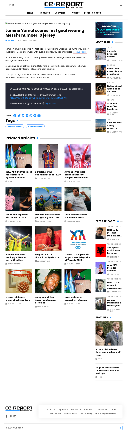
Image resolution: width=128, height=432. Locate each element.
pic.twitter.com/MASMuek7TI (52, 98)
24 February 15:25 (115, 310)
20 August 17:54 (14, 264)
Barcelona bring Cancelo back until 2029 (48, 173)
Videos (76, 12)
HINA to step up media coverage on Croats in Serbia (114, 285)
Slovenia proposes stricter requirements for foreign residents (114, 54)
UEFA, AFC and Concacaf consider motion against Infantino (19, 175)
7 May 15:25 (114, 274)
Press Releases (92, 12)
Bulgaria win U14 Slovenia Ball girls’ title (47, 256)
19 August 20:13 (73, 264)
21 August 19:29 (116, 78)
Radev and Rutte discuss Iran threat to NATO (114, 71)
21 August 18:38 (116, 95)
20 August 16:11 (43, 261)
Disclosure (76, 409)
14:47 (100, 377)
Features (45, 12)
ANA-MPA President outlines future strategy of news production (113, 268)
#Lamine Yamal (15, 126)
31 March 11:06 (115, 292)
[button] (14, 116)
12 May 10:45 (114, 257)
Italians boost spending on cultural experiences (114, 89)
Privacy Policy (70, 413)
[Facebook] (7, 5)
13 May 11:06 (114, 239)
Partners (88, 409)
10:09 (10, 181)
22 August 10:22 (116, 60)
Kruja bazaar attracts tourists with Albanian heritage (107, 370)
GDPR (114, 409)
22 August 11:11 (116, 132)
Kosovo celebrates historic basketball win (18, 298)
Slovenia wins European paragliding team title (47, 216)
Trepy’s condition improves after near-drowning (46, 300)
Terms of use (55, 413)
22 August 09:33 (73, 181)
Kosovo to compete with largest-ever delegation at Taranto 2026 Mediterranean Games (77, 257)
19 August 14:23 (43, 307)
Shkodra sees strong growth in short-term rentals (114, 125)
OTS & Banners (101, 409)
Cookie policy (86, 413)
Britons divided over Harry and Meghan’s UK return (108, 352)
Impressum (63, 409)
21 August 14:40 (14, 221)
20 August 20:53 (44, 221)
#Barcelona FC (35, 126)
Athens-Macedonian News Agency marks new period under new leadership (114, 303)
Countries (60, 12)
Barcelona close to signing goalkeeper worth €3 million (16, 257)
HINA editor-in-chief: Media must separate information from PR (113, 233)
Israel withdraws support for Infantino (75, 298)
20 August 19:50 (73, 221)
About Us (50, 409)
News (30, 12)
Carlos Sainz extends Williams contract (75, 216)
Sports (11, 41)
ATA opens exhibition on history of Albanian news (114, 250)
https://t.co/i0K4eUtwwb (23, 98)
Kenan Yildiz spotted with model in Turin (17, 216)
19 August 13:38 (73, 304)
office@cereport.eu (107, 413)
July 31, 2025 (50, 103)
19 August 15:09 (14, 304)
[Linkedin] (13, 5)
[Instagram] (10, 5)
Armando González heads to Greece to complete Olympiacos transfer (76, 175)
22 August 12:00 (43, 178)
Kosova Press (79, 51)
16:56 (100, 359)
